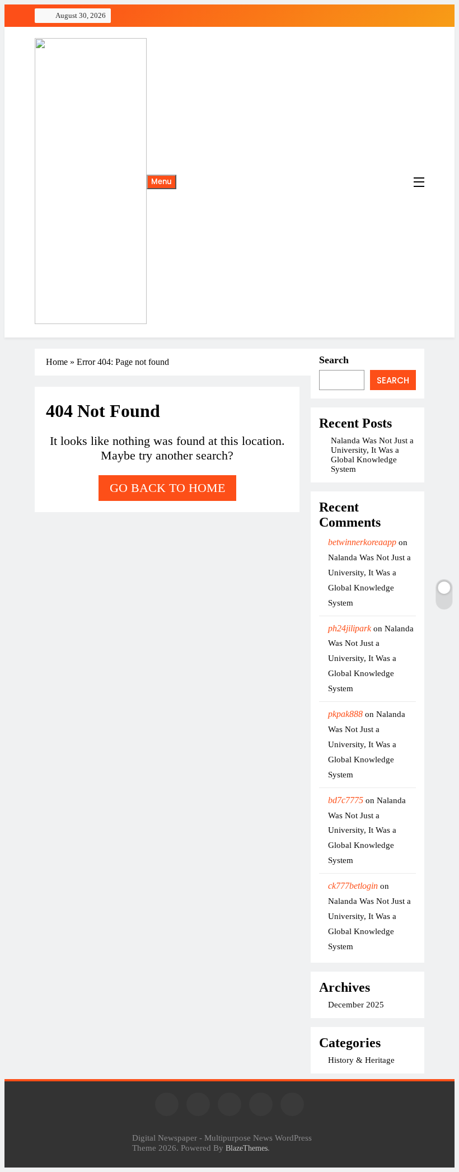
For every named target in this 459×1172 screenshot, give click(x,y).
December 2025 (356, 1004)
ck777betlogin (353, 885)
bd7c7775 (345, 800)
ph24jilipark (349, 628)
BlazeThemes (247, 1147)
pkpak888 (345, 714)
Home (57, 362)
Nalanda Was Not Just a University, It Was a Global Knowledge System (372, 455)
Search (334, 359)
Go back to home (167, 488)
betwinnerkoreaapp (362, 542)
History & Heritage (361, 1060)
